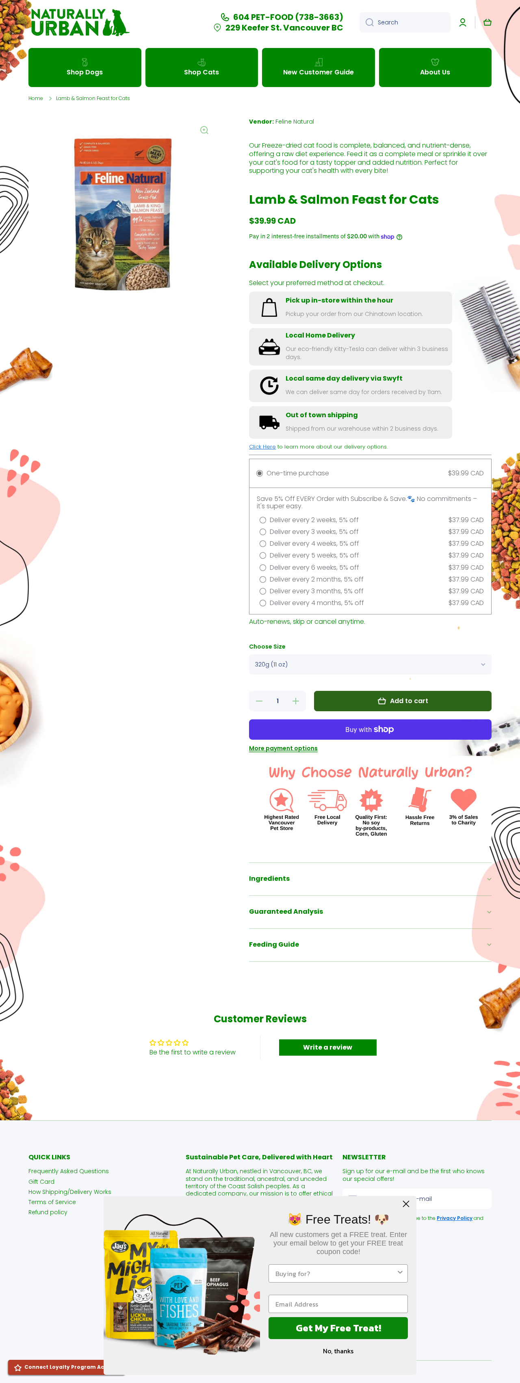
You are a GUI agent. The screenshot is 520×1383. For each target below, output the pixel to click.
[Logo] (79, 22)
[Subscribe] (481, 1199)
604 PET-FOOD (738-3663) (288, 17)
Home (35, 98)
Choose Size (267, 647)
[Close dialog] (406, 1204)
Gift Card (41, 1181)
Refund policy (47, 1212)
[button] (487, 22)
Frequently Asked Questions (68, 1171)
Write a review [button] (327, 1047)
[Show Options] (400, 1273)
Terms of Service (52, 1202)
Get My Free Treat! (338, 1328)
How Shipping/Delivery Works (69, 1192)
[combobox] (405, 22)
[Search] (367, 22)
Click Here (262, 447)
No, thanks (338, 1351)
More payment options (283, 748)
